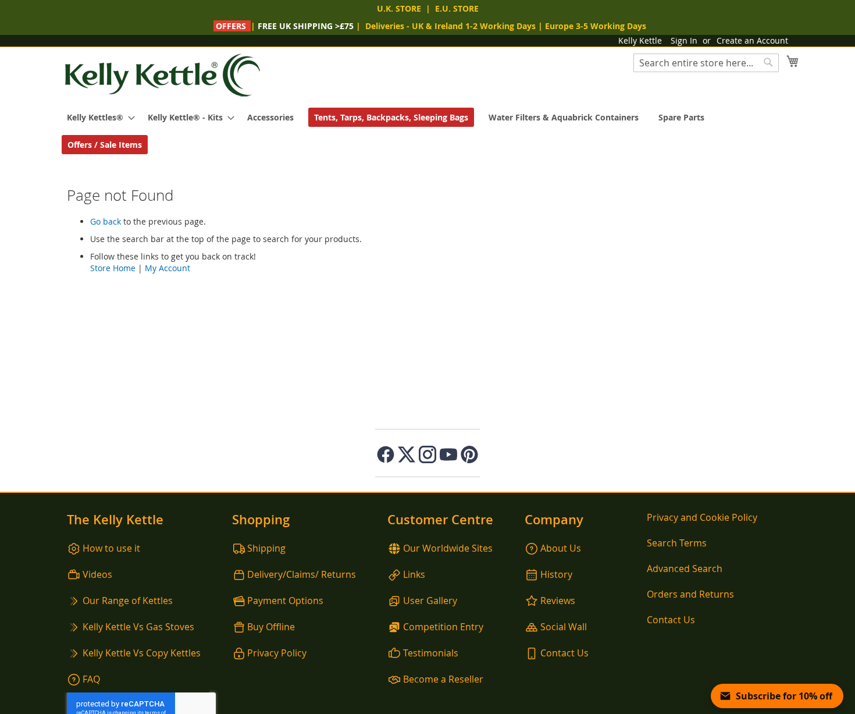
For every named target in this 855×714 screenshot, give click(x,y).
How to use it (111, 548)
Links (414, 574)
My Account (167, 267)
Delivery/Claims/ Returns (301, 574)
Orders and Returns (690, 594)
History (556, 574)
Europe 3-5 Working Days (595, 25)
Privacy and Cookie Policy (702, 517)
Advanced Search (684, 568)
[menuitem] (97, 117)
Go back (105, 221)
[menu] (427, 131)
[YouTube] (448, 454)
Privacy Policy (277, 652)
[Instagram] (427, 454)
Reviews (557, 600)
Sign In (684, 40)
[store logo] (163, 75)
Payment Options (285, 600)
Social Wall (563, 626)
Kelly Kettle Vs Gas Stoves (138, 626)
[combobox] (706, 63)
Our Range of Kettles (128, 600)
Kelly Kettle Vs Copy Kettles (142, 652)
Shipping (266, 548)
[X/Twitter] (406, 454)
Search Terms (677, 543)
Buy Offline (271, 626)
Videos (97, 574)
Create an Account (752, 40)
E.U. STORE (457, 8)
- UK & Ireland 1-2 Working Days (450, 25)
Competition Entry (443, 626)
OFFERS (230, 25)
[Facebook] (385, 454)
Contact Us (564, 652)
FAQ (91, 679)
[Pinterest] (469, 454)
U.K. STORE (399, 8)
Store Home (113, 267)
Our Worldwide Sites (448, 548)
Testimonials (430, 652)
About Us (560, 548)
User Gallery (430, 600)
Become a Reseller (443, 679)
